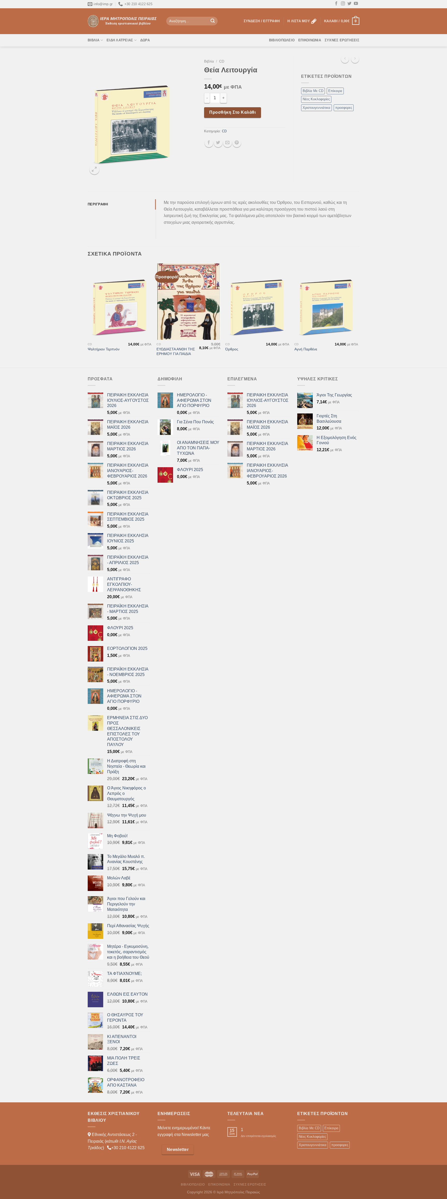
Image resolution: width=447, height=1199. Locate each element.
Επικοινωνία (309, 40)
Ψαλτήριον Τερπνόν (104, 349)
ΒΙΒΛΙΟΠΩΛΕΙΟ (282, 40)
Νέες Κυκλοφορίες (316, 99)
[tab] (122, 204)
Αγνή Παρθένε (305, 349)
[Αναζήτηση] (212, 21)
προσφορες (343, 108)
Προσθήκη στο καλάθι (232, 112)
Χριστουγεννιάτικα (316, 108)
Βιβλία (94, 40)
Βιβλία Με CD (313, 91)
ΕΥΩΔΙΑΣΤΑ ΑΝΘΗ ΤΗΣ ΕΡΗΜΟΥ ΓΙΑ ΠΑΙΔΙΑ (176, 351)
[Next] (358, 315)
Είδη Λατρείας (120, 40)
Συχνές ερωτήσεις (342, 40)
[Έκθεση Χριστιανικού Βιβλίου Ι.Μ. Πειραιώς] (123, 21)
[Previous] (88, 315)
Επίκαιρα (335, 91)
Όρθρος (231, 349)
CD (221, 61)
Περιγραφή (98, 204)
